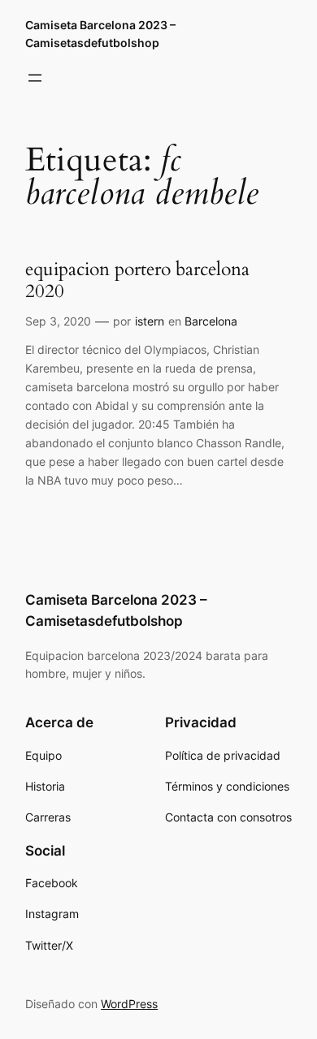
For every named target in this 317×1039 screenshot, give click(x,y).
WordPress (129, 1004)
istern (149, 321)
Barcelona (211, 321)
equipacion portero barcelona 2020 (137, 280)
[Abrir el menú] (35, 78)
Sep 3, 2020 (58, 321)
